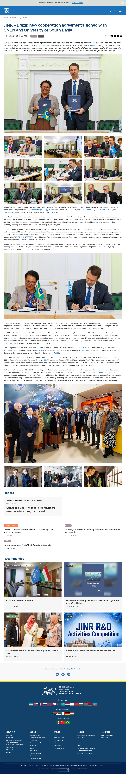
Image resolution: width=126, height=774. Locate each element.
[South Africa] (54, 714)
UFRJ (84, 348)
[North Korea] (58, 705)
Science (33, 732)
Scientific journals (35, 753)
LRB (66, 360)
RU (115, 10)
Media (34, 36)
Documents (10, 738)
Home (6, 18)
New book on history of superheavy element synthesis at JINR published (92, 602)
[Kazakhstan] (63, 705)
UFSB (92, 46)
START (17, 237)
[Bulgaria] (81, 705)
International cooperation (14, 745)
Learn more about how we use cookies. (89, 765)
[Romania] (40, 705)
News (25, 18)
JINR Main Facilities (11, 212)
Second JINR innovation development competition (90, 651)
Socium (80, 732)
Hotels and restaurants (85, 753)
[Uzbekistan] (31, 705)
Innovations (33, 745)
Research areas (35, 735)
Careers (47, 669)
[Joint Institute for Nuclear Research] (63, 697)
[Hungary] (72, 714)
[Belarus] (86, 705)
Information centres (12, 747)
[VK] (63, 674)
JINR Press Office (107, 735)
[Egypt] (67, 705)
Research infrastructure (38, 738)
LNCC (57, 353)
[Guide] (111, 11)
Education (12, 616)
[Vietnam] (77, 705)
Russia (101, 372)
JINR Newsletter (59, 748)
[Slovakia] (36, 705)
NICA (116, 207)
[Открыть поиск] (107, 11)
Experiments (34, 740)
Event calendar (59, 738)
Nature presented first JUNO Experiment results (27, 545)
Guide (79, 669)
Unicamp (7, 350)
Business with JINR (58, 669)
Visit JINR (104, 738)
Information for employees (86, 735)
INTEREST (28, 237)
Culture (79, 743)
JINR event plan (59, 740)
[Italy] (63, 714)
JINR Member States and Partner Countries (14, 741)
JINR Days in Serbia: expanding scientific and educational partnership (92, 531)
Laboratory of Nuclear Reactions (99, 210)
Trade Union (81, 738)
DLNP (27, 360)
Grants (32, 748)
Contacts (105, 732)
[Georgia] (72, 705)
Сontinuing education (84, 750)
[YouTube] (68, 674)
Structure (9, 735)
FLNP (88, 360)
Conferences (11, 525)
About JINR (10, 732)
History (8, 752)
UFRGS (85, 350)
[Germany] (67, 714)
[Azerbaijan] (95, 705)
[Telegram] (57, 674)
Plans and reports (36, 743)
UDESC (42, 350)
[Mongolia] (49, 705)
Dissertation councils (37, 756)
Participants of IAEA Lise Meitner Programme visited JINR (32, 652)
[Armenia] (90, 705)
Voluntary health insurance (86, 748)
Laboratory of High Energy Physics (41, 210)
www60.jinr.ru (77, 3)
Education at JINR (36, 758)
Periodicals (57, 745)
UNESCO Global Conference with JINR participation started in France (28, 531)
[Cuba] (54, 705)
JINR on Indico (58, 743)
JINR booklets (10, 750)
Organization (14, 566)
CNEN (42, 46)
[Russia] (45, 705)
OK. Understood (63, 770)
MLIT (46, 360)
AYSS (79, 740)
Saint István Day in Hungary (19, 601)
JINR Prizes (33, 750)
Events (15, 18)
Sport (79, 745)
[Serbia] (58, 714)
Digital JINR (71, 669)
